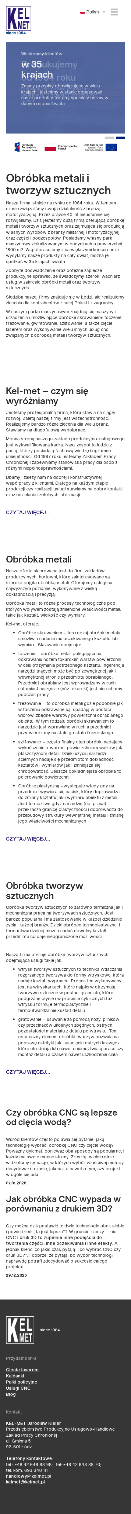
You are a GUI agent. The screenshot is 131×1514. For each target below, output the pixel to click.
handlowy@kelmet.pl (28, 1476)
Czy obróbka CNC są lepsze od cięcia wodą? (62, 1117)
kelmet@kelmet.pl (25, 1482)
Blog (11, 1394)
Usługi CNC (18, 1388)
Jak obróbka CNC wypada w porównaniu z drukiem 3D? (63, 1204)
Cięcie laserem (22, 1370)
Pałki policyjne (21, 1382)
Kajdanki (15, 1376)
